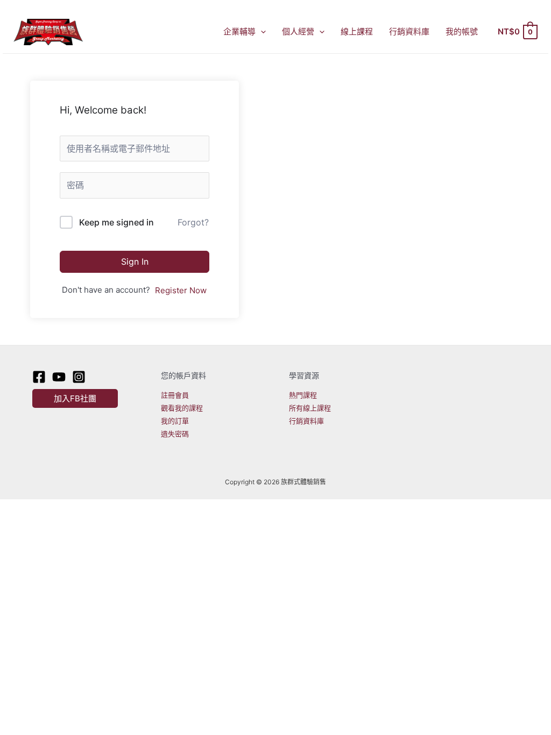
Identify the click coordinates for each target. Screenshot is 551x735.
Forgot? (193, 222)
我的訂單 (175, 420)
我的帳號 (462, 31)
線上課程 (357, 31)
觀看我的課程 (182, 408)
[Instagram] (79, 377)
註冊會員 (175, 395)
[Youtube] (59, 377)
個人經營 (298, 31)
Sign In (135, 261)
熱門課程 (303, 395)
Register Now (181, 290)
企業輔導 (239, 31)
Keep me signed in (116, 222)
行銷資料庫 (409, 31)
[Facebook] (39, 377)
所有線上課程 (310, 408)
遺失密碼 (175, 433)
